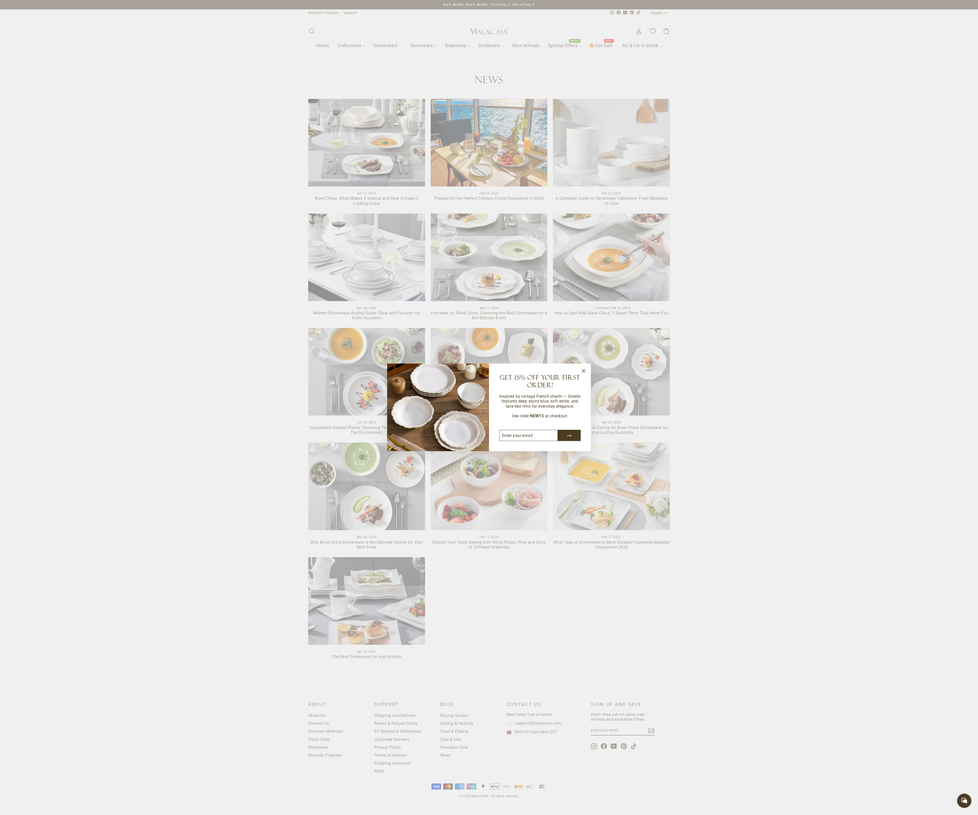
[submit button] (569, 435)
